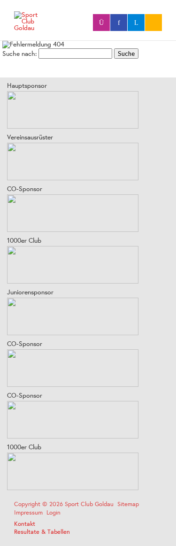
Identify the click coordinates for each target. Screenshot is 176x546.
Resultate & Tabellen (42, 532)
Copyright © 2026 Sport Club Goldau (64, 504)
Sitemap (128, 504)
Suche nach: (19, 53)
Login (53, 512)
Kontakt (24, 524)
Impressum (28, 512)
